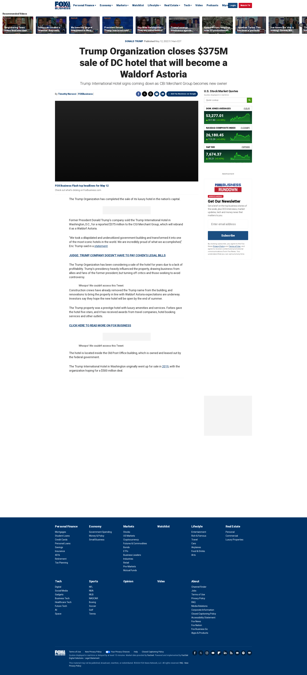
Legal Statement (92, 658)
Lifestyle (153, 5)
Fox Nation (196, 625)
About (195, 581)
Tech (187, 5)
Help (136, 652)
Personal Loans (63, 543)
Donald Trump (134, 41)
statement (101, 246)
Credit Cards (61, 539)
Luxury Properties (234, 539)
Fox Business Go (199, 629)
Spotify (243, 652)
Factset (150, 655)
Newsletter (237, 652)
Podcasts (212, 5)
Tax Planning (61, 562)
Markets (121, 5)
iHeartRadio (249, 652)
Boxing (92, 602)
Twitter (144, 93)
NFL (91, 587)
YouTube (213, 652)
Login (233, 5)
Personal (230, 532)
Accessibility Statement (203, 617)
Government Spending (100, 532)
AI (56, 610)
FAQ (193, 602)
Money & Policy (96, 535)
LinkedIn (225, 652)
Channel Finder (198, 587)
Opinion (128, 581)
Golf (91, 610)
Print (156, 93)
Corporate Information (202, 610)
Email (162, 93)
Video (199, 5)
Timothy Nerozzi (67, 94)
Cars (193, 543)
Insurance (60, 551)
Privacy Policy (219, 246)
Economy (105, 5)
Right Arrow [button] (301, 25)
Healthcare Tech (63, 602)
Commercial (232, 535)
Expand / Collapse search (225, 5)
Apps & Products (199, 633)
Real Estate (171, 5)
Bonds (126, 547)
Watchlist (138, 5)
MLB (91, 594)
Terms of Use (234, 246)
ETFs (125, 551)
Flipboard (219, 652)
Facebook (138, 93)
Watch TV (245, 5)
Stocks (126, 532)
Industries (128, 559)
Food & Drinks (198, 551)
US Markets (129, 535)
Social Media (61, 590)
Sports (93, 581)
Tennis (92, 613)
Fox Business (62, 5)
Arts (193, 555)
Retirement (61, 559)
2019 (165, 366)
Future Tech (61, 606)
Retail (126, 562)
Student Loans (62, 535)
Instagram (206, 652)
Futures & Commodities (135, 543)
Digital (58, 587)
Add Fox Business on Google (183, 94)
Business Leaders (132, 555)
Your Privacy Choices (120, 652)
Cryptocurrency (131, 539)
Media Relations (199, 606)
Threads (150, 93)
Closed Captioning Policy (203, 613)
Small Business (96, 539)
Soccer (92, 606)
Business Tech (62, 598)
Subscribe (228, 235)
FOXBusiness (85, 94)
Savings (59, 547)
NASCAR (93, 598)
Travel (194, 539)
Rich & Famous (198, 535)
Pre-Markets (129, 566)
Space (58, 613)
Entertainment (198, 532)
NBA (91, 590)
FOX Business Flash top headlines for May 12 (81, 185)
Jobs (193, 590)
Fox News (196, 621)
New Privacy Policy (93, 652)
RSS (231, 652)
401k (57, 555)
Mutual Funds (130, 570)
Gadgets (59, 594)
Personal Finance (83, 5)
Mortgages (60, 532)
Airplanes (196, 547)
